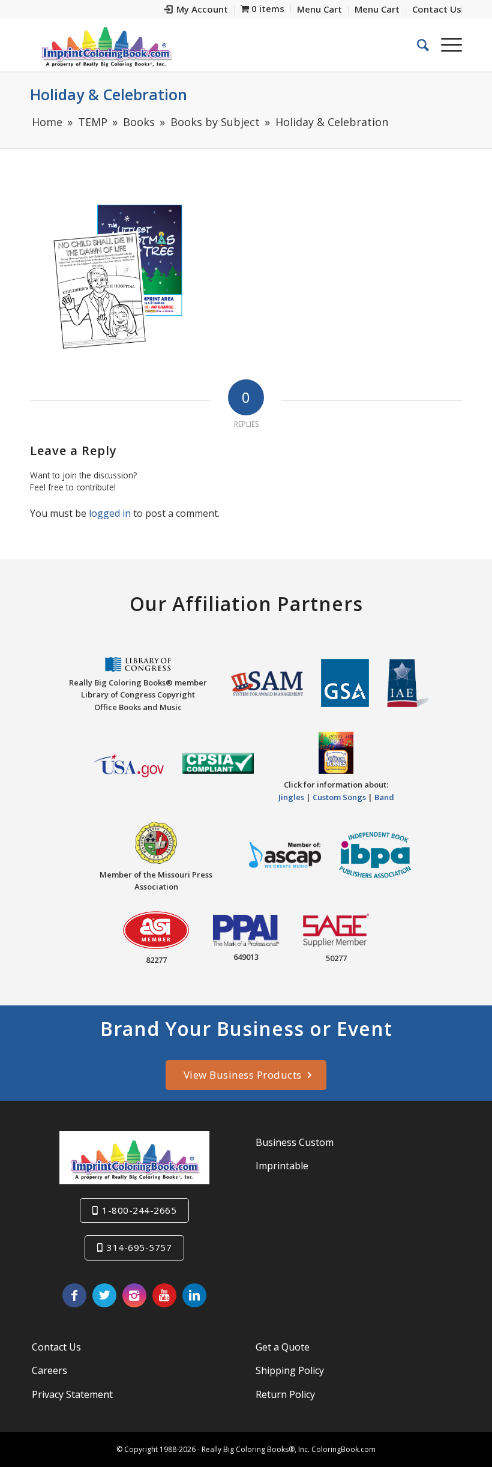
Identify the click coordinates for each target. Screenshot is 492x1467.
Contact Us (56, 1347)
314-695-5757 (139, 1247)
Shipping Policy (290, 1370)
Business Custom (295, 1142)
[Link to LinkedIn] (194, 1295)
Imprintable (282, 1165)
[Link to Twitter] (104, 1295)
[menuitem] (196, 10)
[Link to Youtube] (164, 1295)
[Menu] (445, 44)
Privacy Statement (72, 1394)
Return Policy (285, 1394)
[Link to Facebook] (74, 1295)
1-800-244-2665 (139, 1210)
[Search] (417, 44)
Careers (49, 1370)
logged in (110, 513)
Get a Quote (283, 1347)
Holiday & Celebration (108, 94)
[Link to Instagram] (134, 1295)
